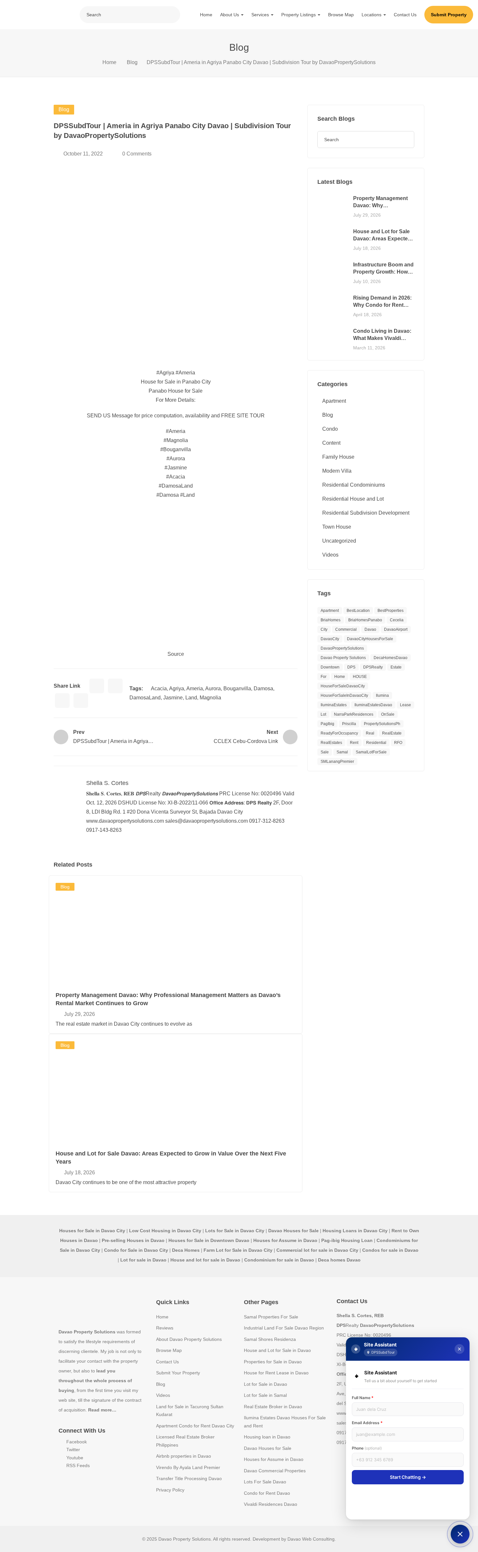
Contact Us (405, 14)
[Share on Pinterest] (80, 700)
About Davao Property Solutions (189, 1339)
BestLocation (358, 610)
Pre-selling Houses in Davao (133, 1240)
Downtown (330, 667)
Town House (336, 527)
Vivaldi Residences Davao (270, 1504)
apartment (330, 610)
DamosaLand (145, 697)
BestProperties (391, 610)
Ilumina (382, 695)
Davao (370, 629)
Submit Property (449, 14)
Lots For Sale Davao (265, 1481)
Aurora (213, 688)
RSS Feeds (77, 1465)
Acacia (159, 688)
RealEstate (392, 733)
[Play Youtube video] (176, 574)
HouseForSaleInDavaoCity (344, 695)
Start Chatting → (408, 1477)
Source (175, 654)
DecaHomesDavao (390, 657)
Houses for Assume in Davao (273, 1459)
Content (331, 443)
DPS (351, 667)
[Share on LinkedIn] (62, 700)
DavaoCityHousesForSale (370, 639)
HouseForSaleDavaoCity (343, 686)
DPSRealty (373, 667)
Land (191, 697)
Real (370, 733)
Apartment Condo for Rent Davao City (195, 1425)
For (323, 676)
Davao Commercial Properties (275, 1470)
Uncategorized (339, 541)
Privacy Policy (170, 1489)
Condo (330, 429)
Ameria (194, 688)
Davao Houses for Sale (267, 1448)
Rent (354, 742)
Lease (405, 705)
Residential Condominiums (353, 485)
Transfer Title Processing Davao (189, 1478)
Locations (372, 14)
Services (260, 14)
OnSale (387, 714)
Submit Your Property (178, 1372)
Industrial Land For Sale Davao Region (284, 1327)
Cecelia (397, 620)
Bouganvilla (237, 688)
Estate (396, 667)
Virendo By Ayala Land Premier (188, 1467)
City (324, 629)
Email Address (367, 1422)
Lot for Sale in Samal (265, 1395)
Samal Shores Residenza (270, 1339)
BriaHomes (330, 620)
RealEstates (331, 742)
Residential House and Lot (353, 499)
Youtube (74, 1457)
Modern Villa (337, 471)
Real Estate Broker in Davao (273, 1406)
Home (206, 14)
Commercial (346, 629)
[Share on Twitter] (115, 686)
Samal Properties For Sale (271, 1316)
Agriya (176, 688)
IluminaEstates (334, 705)
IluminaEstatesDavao (373, 705)
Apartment (334, 401)
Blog (132, 62)
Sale (325, 752)
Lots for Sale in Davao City (234, 1230)
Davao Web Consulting (311, 1539)
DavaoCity (330, 639)
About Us (230, 14)
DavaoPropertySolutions (342, 648)
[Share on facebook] (96, 686)
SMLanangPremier (337, 761)
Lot (323, 714)
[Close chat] (459, 1349)
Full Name (363, 1397)
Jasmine (173, 697)
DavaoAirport (395, 629)
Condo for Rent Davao (267, 1493)
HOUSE (360, 676)
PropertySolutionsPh (382, 724)
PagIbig (327, 724)
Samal (342, 752)
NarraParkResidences (353, 714)
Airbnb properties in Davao (183, 1456)
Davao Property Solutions (343, 657)
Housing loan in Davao (267, 1436)
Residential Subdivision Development (365, 513)
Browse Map (341, 14)
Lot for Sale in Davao (265, 1384)
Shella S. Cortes (107, 783)
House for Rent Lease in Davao (276, 1372)
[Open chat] (460, 1534)
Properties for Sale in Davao (273, 1361)
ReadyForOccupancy (339, 733)
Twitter (72, 1449)
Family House (338, 457)
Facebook (76, 1441)
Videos (330, 555)
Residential (376, 742)
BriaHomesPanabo (365, 620)
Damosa (263, 688)
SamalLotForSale (371, 752)
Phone (367, 1448)
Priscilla (349, 724)
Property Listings (299, 14)
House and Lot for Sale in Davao (277, 1350)
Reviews (164, 1327)
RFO (398, 742)
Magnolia (210, 697)
